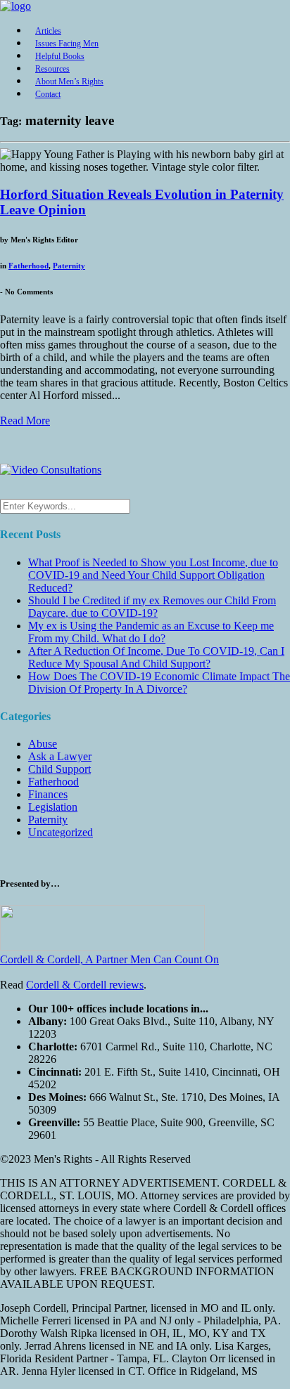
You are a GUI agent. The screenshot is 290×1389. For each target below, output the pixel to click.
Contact (48, 94)
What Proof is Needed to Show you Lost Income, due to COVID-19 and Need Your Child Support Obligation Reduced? (153, 575)
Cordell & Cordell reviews (85, 985)
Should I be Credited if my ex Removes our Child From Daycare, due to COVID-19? (152, 606)
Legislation (52, 807)
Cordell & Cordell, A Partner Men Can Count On (109, 959)
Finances (48, 794)
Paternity (69, 265)
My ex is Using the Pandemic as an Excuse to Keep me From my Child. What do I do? (151, 632)
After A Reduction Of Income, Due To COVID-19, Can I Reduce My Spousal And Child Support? (156, 657)
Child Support (59, 769)
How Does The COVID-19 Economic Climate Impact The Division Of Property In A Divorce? (159, 682)
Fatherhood (28, 265)
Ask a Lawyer (60, 756)
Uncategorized (60, 832)
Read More (25, 420)
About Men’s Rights (69, 81)
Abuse (42, 744)
